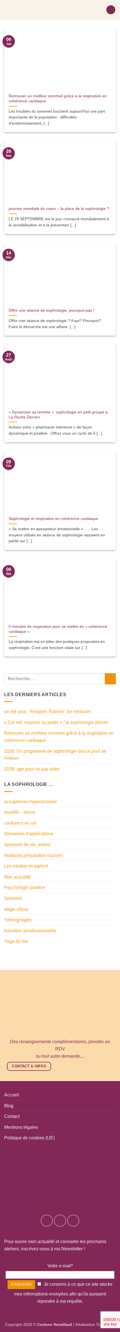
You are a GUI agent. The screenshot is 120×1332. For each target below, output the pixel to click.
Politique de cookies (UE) (29, 1137)
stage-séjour (16, 909)
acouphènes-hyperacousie (30, 801)
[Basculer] (112, 833)
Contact (12, 1116)
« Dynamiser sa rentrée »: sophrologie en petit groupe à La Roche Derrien (58, 414)
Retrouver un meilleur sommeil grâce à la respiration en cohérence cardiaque (58, 98)
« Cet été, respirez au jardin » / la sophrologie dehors (56, 722)
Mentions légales (21, 1127)
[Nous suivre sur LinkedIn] (73, 1221)
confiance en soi (20, 823)
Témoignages (18, 919)
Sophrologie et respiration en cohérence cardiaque (53, 519)
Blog (8, 1105)
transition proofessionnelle (30, 930)
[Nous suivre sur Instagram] (60, 1221)
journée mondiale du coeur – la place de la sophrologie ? (59, 209)
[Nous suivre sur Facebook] (47, 1221)
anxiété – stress (19, 812)
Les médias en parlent (26, 866)
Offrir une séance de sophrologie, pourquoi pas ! (51, 310)
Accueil (11, 1095)
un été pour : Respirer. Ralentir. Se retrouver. (48, 711)
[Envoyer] (110, 678)
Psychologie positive (24, 887)
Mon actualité (17, 877)
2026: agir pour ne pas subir (31, 769)
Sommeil (13, 898)
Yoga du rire (16, 941)
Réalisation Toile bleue (95, 1324)
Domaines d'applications (28, 833)
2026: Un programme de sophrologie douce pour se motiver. (55, 755)
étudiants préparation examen (33, 855)
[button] (110, 9)
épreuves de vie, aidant (27, 844)
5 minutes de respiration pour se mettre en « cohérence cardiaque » (58, 629)
